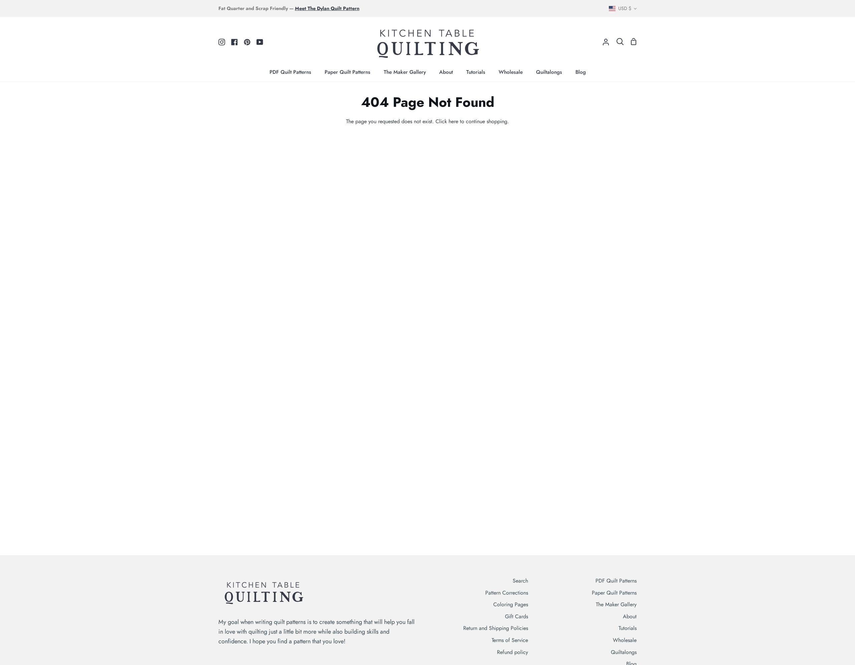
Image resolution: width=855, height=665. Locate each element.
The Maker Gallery (616, 604)
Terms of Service (510, 640)
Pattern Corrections (506, 593)
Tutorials (628, 628)
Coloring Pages (510, 604)
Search (520, 581)
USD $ (624, 8)
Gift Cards (516, 616)
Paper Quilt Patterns (614, 593)
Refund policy (512, 652)
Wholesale (625, 640)
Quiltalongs (624, 652)
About (630, 616)
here (453, 121)
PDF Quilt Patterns (616, 581)
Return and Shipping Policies (495, 628)
